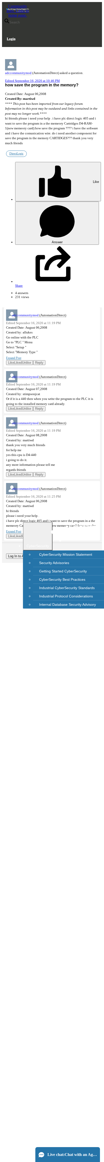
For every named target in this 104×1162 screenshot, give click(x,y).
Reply (39, 363)
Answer (57, 242)
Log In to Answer (20, 556)
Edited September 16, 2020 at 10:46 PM (32, 81)
